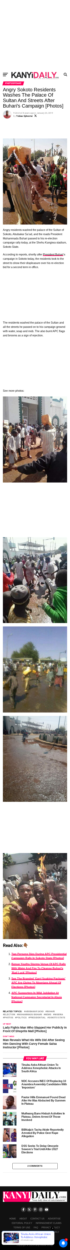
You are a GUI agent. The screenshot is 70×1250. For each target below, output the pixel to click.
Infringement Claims (49, 1223)
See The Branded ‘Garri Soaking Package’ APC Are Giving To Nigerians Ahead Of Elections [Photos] (38, 983)
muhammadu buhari (30, 1015)
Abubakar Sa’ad (34, 1011)
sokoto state (57, 1018)
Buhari (51, 1011)
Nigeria (58, 1015)
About (23, 1218)
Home (12, 1218)
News (48, 1015)
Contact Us (37, 1218)
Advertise (54, 1218)
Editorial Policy (22, 1223)
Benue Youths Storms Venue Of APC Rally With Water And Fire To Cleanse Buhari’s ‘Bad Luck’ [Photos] (38, 968)
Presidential (38, 1018)
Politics (21, 1018)
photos (8, 1018)
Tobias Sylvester (24, 116)
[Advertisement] (35, 35)
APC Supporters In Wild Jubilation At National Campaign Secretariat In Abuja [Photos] (36, 997)
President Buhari (53, 254)
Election (9, 1015)
